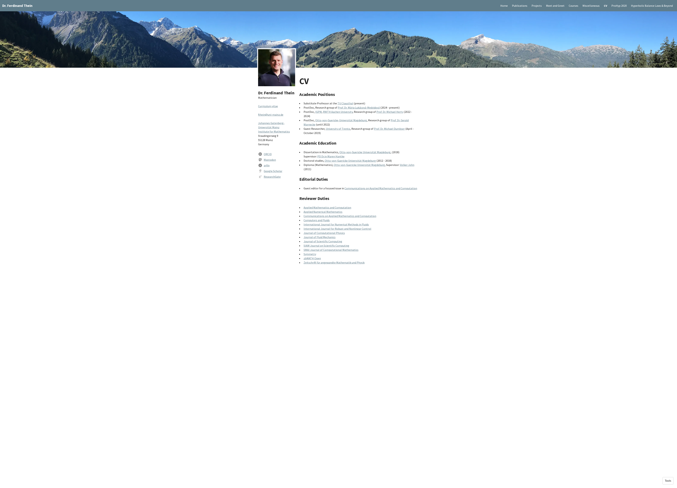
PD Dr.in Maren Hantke (330, 156)
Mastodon (270, 159)
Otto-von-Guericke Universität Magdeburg (365, 152)
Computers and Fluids (317, 220)
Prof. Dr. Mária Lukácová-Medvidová (359, 107)
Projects (537, 5)
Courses (573, 5)
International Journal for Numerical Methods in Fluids (336, 224)
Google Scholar (273, 171)
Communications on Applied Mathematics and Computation (380, 188)
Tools (668, 480)
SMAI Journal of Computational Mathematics (331, 250)
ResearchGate (272, 176)
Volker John (407, 165)
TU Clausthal (345, 103)
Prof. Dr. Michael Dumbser (389, 128)
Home (504, 5)
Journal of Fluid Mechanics (320, 237)
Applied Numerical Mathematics (323, 212)
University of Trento (338, 128)
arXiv (267, 165)
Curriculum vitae (268, 106)
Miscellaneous (591, 5)
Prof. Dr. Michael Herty (389, 112)
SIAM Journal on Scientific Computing (326, 245)
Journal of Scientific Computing (323, 241)
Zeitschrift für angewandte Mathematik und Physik (334, 262)
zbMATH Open (312, 258)
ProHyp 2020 (619, 5)
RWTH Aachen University (338, 112)
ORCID (268, 154)
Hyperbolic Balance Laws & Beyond (652, 5)
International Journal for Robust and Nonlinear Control (337, 228)
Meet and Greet (555, 5)
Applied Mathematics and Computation (327, 207)
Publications (519, 5)
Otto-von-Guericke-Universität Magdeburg (341, 120)
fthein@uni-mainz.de (270, 114)
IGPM (318, 112)
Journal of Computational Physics (324, 233)
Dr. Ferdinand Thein (17, 5)
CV (605, 5)
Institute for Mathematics (274, 131)
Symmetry (310, 254)
